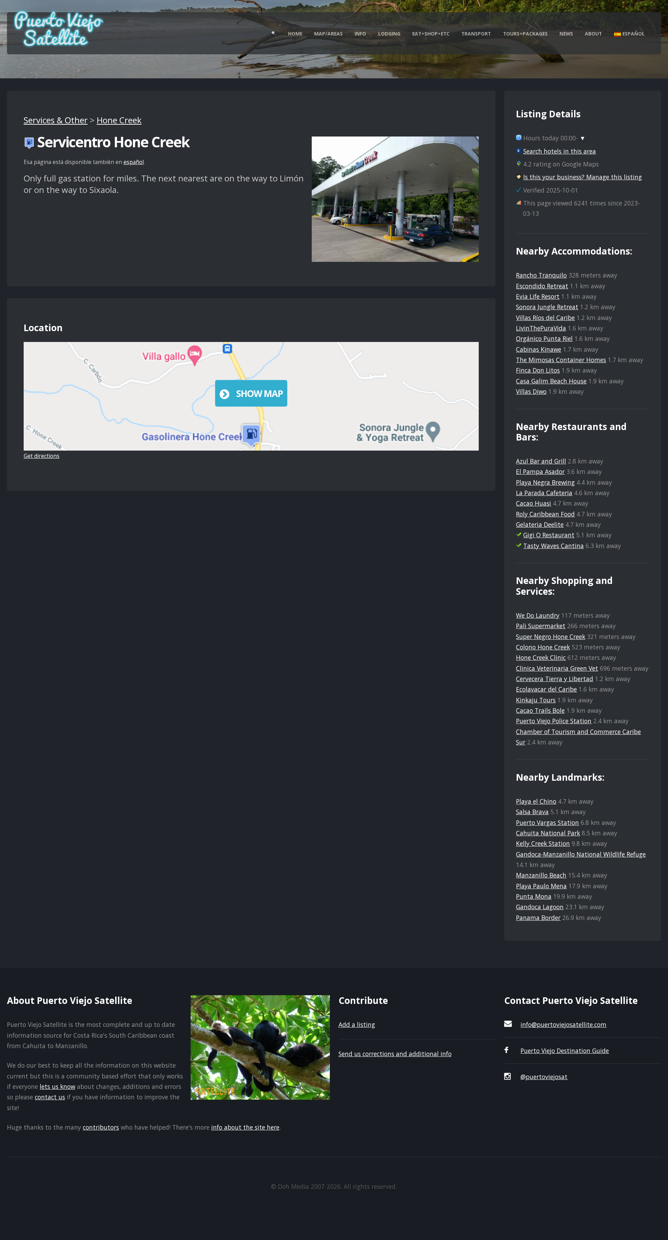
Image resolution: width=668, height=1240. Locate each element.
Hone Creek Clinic (541, 657)
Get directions (41, 456)
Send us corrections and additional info (395, 1054)
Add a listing (357, 1024)
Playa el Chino (536, 801)
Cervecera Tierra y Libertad (554, 678)
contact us (50, 1097)
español (134, 162)
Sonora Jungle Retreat (547, 307)
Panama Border (538, 917)
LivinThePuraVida (541, 328)
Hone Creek (119, 120)
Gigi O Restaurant (548, 535)
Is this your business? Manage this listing (582, 177)
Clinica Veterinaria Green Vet (557, 668)
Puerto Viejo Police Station (553, 721)
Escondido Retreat (542, 286)
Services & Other (56, 120)
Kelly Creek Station (543, 843)
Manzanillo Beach (541, 875)
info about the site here (245, 1127)
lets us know (57, 1086)
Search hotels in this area (559, 151)
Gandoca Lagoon (540, 907)
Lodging (389, 33)
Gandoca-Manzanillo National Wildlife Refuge (581, 854)
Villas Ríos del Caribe (545, 317)
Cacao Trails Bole (540, 710)
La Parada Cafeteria (544, 493)
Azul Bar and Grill (541, 461)
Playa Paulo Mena (541, 886)
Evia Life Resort (537, 296)
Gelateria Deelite (540, 524)
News (566, 33)
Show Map (259, 393)
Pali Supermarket (540, 626)
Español (633, 33)
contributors (101, 1127)
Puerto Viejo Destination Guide (564, 1050)
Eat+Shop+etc (431, 33)
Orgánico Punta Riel (544, 338)
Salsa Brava (532, 812)
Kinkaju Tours (536, 700)
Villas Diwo (531, 391)
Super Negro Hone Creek (550, 636)
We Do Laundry (537, 615)
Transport (476, 33)
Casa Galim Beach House (551, 381)
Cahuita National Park (548, 833)
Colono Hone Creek (543, 647)
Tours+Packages (525, 33)
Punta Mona (533, 896)
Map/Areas (328, 33)
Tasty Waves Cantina (553, 545)
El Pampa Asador (540, 471)
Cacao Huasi (533, 503)
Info (360, 33)
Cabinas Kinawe (538, 349)
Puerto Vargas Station (547, 822)
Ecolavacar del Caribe (546, 689)
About (593, 33)
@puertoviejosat (543, 1077)
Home (295, 33)
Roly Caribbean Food (545, 514)
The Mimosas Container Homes (561, 360)
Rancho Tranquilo (541, 275)
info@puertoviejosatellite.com (563, 1024)
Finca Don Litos (538, 370)
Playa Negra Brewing (545, 482)
